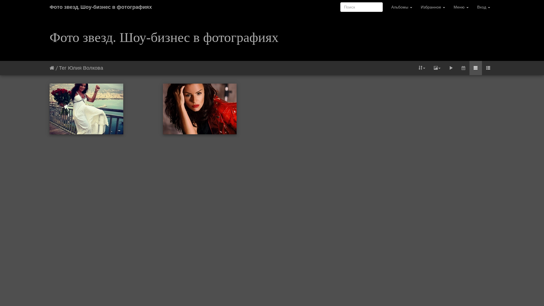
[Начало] (52, 68)
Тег (63, 68)
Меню (460, 7)
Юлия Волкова (85, 68)
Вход (482, 7)
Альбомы (400, 7)
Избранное (431, 7)
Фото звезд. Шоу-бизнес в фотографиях (101, 7)
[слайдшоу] (451, 68)
